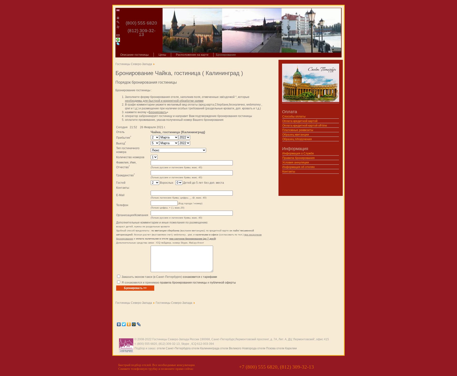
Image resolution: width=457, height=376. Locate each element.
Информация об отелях (298, 167)
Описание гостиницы (134, 54)
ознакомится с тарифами (200, 277)
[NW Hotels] (117, 9)
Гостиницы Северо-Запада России (175, 339)
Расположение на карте (192, 54)
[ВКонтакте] (118, 324)
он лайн (234, 230)
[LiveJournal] (138, 324)
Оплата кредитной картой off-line (304, 125)
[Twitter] (123, 324)
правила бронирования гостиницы (183, 282)
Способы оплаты (294, 116)
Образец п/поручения (297, 139)
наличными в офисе (207, 234)
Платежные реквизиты (297, 130)
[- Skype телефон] (117, 43)
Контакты (288, 171)
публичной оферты (223, 282)
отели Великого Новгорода (238, 348)
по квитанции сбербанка (165, 230)
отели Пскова (266, 348)
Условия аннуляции (295, 162)
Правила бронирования (298, 158)
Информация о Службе (298, 153)
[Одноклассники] (128, 324)
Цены (162, 54)
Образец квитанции (295, 134)
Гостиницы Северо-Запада (133, 64)
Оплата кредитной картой (300, 121)
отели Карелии (286, 348)
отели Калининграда (205, 348)
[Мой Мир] (133, 324)
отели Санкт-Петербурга (174, 348)
